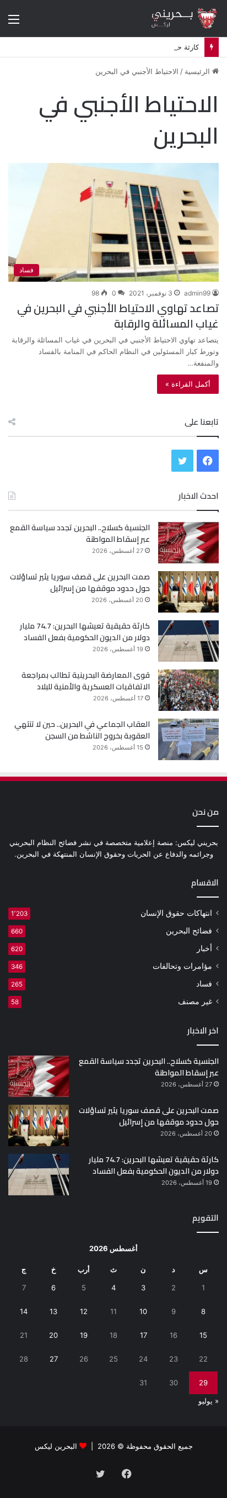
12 (84, 1311)
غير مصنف (195, 1001)
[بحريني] (175, 18)
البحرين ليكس (56, 1446)
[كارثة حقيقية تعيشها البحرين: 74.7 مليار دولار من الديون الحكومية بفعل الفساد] (188, 641)
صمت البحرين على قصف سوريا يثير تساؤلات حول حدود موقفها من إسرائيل (80, 582)
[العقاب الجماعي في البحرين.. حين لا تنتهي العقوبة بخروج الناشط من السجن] (188, 739)
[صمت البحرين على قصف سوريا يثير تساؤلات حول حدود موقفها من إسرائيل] (188, 592)
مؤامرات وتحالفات (182, 966)
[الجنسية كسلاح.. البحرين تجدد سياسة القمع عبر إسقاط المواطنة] (188, 542)
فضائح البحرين (189, 930)
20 (53, 1335)
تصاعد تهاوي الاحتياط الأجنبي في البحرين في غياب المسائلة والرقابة (118, 316)
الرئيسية (198, 71)
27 (54, 1358)
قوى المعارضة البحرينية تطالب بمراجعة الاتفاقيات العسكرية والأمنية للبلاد (85, 681)
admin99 (197, 293)
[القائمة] (13, 22)
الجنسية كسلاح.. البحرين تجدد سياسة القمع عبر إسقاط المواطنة (80, 533)
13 (53, 1311)
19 (84, 1335)
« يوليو (208, 1400)
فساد (204, 983)
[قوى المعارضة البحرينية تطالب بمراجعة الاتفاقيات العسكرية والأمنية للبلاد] (188, 690)
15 (203, 1335)
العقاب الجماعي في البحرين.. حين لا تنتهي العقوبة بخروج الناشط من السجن (82, 730)
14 (24, 1311)
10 (143, 1311)
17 (143, 1335)
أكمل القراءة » (187, 383)
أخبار (204, 948)
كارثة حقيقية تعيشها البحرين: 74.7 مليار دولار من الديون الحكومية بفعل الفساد (85, 632)
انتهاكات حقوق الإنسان (176, 913)
